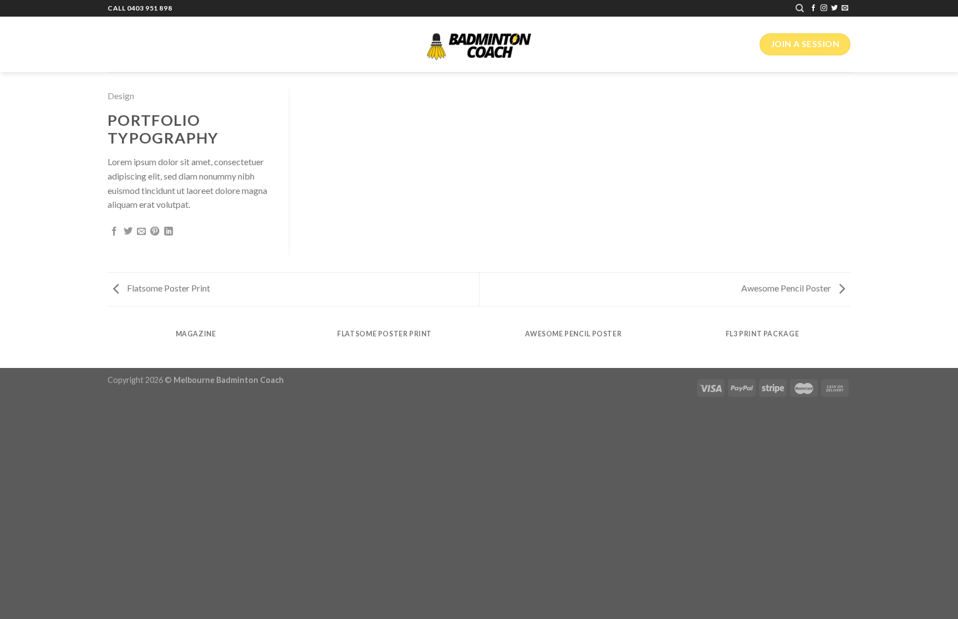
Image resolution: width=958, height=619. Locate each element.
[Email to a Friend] (141, 232)
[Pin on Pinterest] (154, 232)
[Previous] (107, 344)
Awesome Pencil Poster (787, 288)
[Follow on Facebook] (813, 8)
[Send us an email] (845, 8)
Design (121, 95)
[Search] (800, 8)
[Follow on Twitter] (834, 8)
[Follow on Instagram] (824, 8)
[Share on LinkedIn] (168, 232)
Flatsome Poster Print (167, 288)
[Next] (850, 344)
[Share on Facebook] (114, 232)
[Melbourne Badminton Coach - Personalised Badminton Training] (479, 44)
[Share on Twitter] (128, 232)
